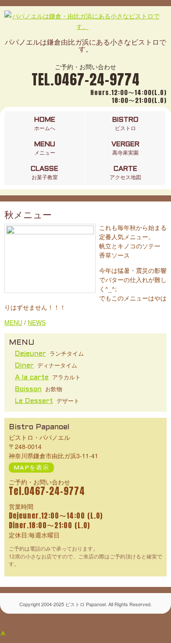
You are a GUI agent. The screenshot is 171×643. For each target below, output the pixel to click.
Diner (24, 365)
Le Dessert (34, 401)
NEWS (37, 322)
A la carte (32, 377)
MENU (13, 322)
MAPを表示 (31, 468)
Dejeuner (30, 353)
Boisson (28, 389)
